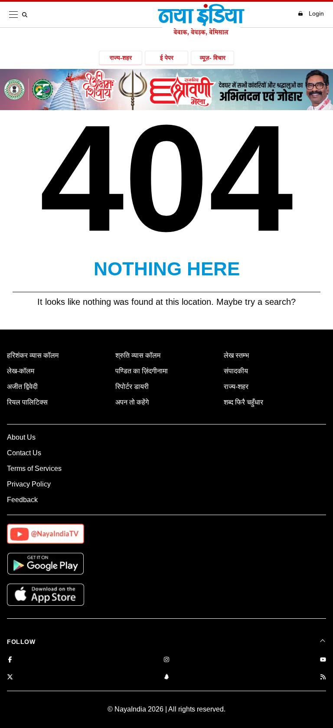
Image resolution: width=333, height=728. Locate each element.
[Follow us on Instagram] (166, 660)
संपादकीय (236, 371)
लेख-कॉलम (20, 371)
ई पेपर (166, 57)
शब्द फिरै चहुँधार (243, 402)
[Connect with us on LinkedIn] (166, 677)
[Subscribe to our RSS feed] (323, 677)
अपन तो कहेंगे (132, 402)
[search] (26, 14)
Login (316, 13)
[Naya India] (201, 33)
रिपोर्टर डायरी (132, 386)
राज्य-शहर (121, 57)
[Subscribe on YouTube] (323, 660)
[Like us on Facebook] (10, 660)
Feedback (22, 499)
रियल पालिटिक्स (27, 402)
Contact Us (24, 453)
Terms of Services (34, 468)
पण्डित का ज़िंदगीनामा (141, 371)
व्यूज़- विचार (212, 57)
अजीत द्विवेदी (22, 386)
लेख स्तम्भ (236, 355)
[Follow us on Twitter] (10, 677)
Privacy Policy (29, 484)
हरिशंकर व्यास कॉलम (33, 355)
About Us (21, 437)
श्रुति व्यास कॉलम (137, 355)
